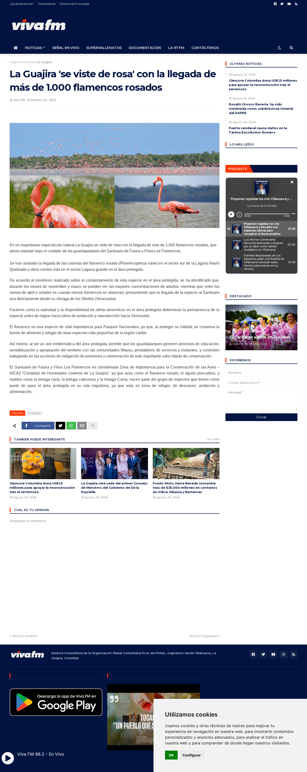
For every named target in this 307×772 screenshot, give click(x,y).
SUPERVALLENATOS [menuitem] (104, 48)
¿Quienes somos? (22, 4)
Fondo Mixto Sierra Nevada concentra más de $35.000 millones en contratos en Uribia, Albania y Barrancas (185, 487)
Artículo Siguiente (203, 636)
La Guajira (44, 62)
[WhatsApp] (71, 425)
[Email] (82, 425)
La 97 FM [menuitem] (176, 48)
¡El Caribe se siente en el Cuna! (259, 337)
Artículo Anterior (24, 636)
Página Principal (22, 62)
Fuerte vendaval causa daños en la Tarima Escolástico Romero (258, 130)
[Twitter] (60, 425)
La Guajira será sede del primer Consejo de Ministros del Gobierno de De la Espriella (114, 487)
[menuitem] (16, 48)
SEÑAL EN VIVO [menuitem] (65, 48)
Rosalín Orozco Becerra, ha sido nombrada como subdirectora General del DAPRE (261, 108)
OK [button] (171, 755)
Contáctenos (46, 4)
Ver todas (213, 439)
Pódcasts (237, 169)
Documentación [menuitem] (145, 48)
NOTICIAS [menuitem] (33, 48)
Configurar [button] (192, 755)
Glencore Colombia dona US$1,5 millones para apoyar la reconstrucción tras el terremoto (42, 487)
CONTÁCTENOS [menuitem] (205, 48)
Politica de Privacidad (74, 4)
